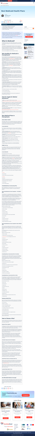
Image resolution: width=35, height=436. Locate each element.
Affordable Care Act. (12, 58)
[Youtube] (33, 424)
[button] (2, 22)
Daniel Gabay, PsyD (8, 15)
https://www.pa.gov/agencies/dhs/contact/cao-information (10, 109)
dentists (13, 158)
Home (1, 5)
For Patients (16, 425)
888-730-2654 (8, 426)
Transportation (4, 236)
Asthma (3, 172)
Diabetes (3, 176)
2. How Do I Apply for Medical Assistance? (8, 27)
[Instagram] (29, 424)
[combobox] (29, 28)
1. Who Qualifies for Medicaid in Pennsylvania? (8, 26)
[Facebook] (27, 424)
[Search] (33, 28)
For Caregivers (16, 427)
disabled (17, 35)
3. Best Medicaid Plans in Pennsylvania (7, 28)
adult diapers (11, 65)
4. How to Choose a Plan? (5, 29)
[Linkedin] (31, 424)
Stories (15, 428)
